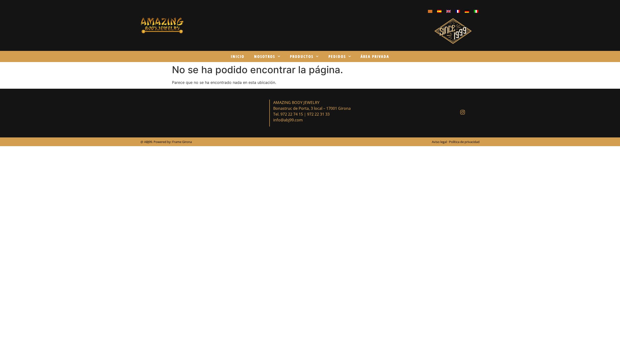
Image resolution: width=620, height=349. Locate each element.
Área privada (375, 56)
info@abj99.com (288, 120)
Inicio (237, 56)
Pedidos (337, 56)
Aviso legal (440, 142)
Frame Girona (182, 142)
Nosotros (264, 56)
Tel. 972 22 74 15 (288, 114)
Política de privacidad (464, 142)
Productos (301, 56)
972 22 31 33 (318, 114)
